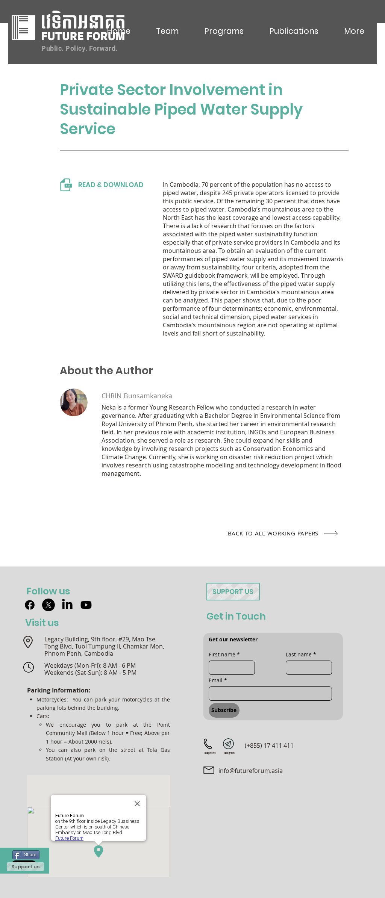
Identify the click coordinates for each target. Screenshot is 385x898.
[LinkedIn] (67, 605)
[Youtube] (86, 605)
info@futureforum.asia (250, 770)
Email (218, 680)
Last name (301, 654)
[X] (48, 605)
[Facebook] (29, 605)
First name (224, 654)
